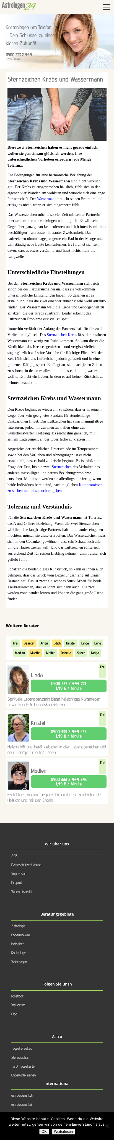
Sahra (81, 653)
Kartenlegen (19, 952)
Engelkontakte (20, 935)
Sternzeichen (62, 467)
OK (44, 1131)
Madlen (20, 653)
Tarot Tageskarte (23, 1066)
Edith (57, 643)
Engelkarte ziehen (23, 1075)
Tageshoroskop (21, 1048)
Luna (97, 643)
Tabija (95, 653)
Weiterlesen (63, 1131)
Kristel (71, 643)
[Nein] (107, 1126)
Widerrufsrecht (21, 891)
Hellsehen (17, 944)
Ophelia (66, 653)
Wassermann (46, 199)
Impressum (19, 873)
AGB (14, 855)
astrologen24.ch (22, 1095)
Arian (44, 643)
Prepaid (16, 882)
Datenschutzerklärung (26, 865)
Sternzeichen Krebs (62, 335)
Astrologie (18, 926)
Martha (35, 653)
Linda (85, 643)
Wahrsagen (19, 962)
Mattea (50, 653)
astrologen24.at (21, 1104)
